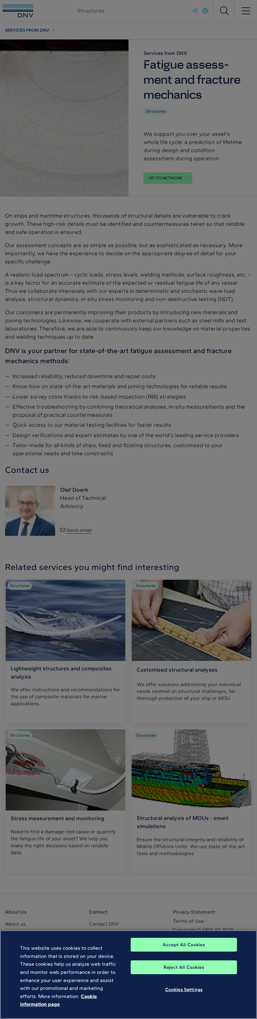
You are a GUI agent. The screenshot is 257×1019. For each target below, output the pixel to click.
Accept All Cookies (184, 945)
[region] (128, 974)
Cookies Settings (183, 989)
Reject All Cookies (184, 967)
